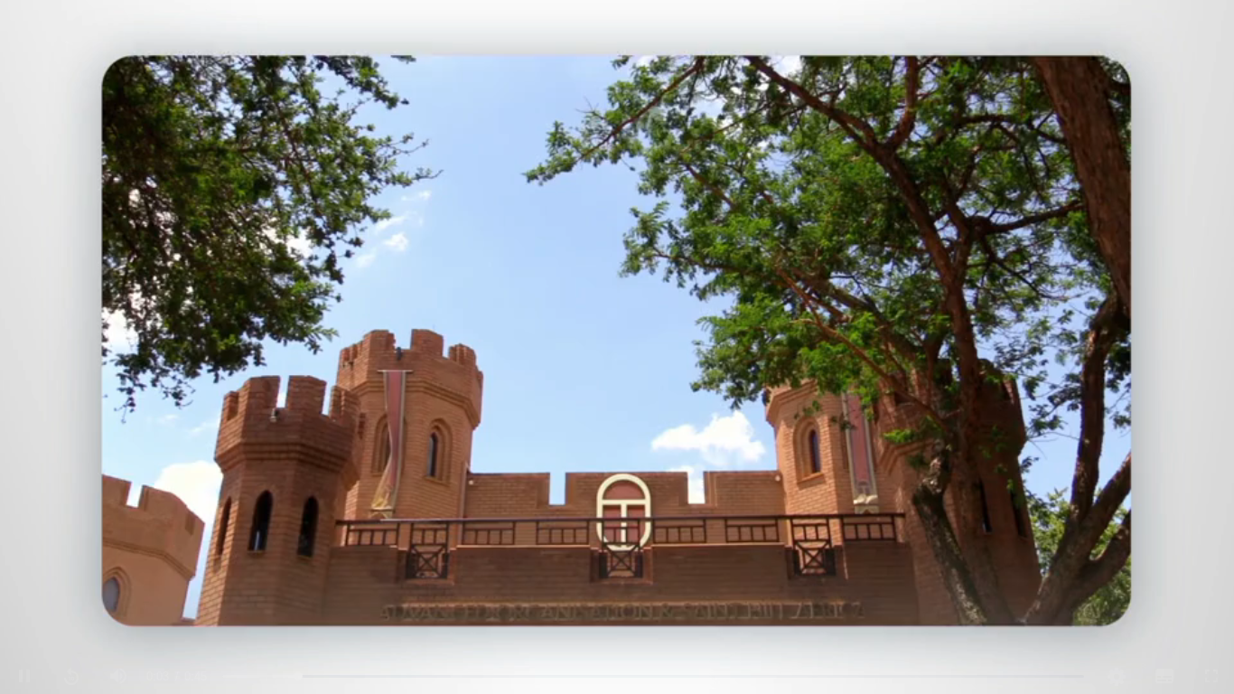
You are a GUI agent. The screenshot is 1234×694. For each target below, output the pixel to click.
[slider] (653, 676)
